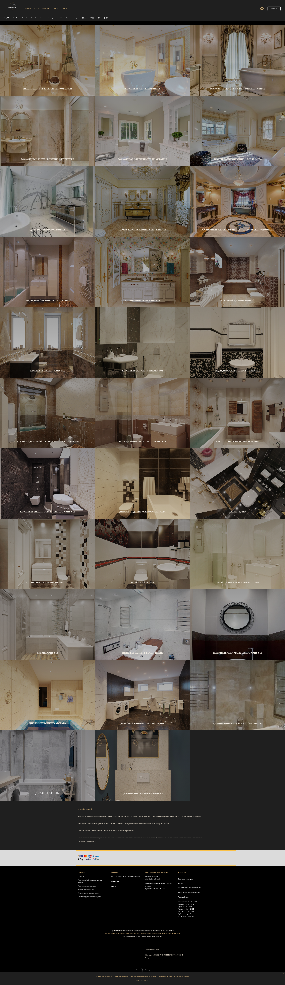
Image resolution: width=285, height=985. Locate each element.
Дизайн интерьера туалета (142, 793)
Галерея (45, 9)
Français (24, 18)
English (6, 18)
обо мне (66, 9)
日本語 (92, 18)
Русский (68, 18)
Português (52, 18)
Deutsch (33, 18)
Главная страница (31, 9)
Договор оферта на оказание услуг (89, 897)
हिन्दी (99, 18)
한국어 (106, 18)
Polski (60, 18)
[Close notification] (283, 973)
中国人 (84, 18)
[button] (274, 8)
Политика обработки (85, 880)
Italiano (42, 18)
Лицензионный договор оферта (88, 893)
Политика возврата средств (87, 886)
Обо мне (81, 876)
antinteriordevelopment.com (191, 892)
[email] (262, 8)
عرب (76, 18)
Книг (113, 886)
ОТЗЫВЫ (56, 9)
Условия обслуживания (86, 889)
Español (15, 18)
